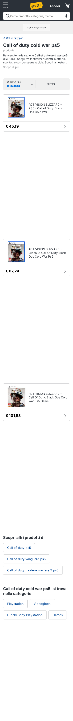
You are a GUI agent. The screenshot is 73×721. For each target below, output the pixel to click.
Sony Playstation (36, 27)
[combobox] (36, 16)
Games (58, 615)
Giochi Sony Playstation (24, 615)
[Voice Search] (66, 16)
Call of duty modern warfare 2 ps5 (33, 570)
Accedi (54, 6)
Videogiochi (42, 604)
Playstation (15, 604)
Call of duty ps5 (14, 38)
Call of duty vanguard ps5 (26, 559)
